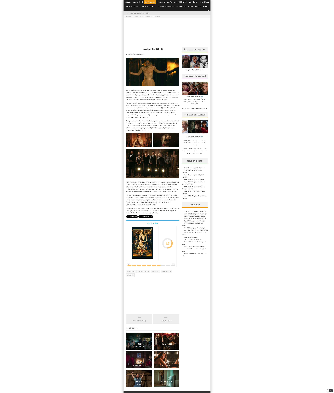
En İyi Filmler (193, 2)
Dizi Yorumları (161, 2)
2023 (198, 99)
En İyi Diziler (204, 2)
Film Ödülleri (171, 2)
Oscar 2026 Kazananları (191, 237)
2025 (189, 99)
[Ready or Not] (142, 243)
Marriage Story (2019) (139, 321)
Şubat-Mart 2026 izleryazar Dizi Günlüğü (196, 230)
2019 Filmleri (141, 54)
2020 (189, 101)
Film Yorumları (149, 2)
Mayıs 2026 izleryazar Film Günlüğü (194, 221)
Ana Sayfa (128, 16)
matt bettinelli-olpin (143, 271)
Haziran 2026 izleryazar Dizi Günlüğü (194, 216)
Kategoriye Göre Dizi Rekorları (195, 153)
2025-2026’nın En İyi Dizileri (184, 6)
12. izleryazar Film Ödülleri (166, 6)
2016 (192, 104)
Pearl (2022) (138, 381)
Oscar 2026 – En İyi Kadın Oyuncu (194, 179)
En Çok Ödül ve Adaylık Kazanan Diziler (194, 148)
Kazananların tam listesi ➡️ (195, 136)
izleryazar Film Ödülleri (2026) (192, 239)
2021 (185, 101)
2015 (197, 104)
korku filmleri (131, 271)
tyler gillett (130, 275)
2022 (203, 99)
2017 (203, 101)
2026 (185, 99)
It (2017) (139, 344)
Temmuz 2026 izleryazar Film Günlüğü (195, 214)
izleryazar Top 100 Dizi (149, 6)
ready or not (155, 271)
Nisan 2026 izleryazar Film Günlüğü (194, 228)
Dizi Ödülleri (182, 2)
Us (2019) (138, 363)
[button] (139, 140)
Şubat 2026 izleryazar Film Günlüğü (194, 246)
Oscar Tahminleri (137, 2)
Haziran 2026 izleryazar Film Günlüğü (139, 13)
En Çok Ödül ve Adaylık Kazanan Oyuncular (194, 108)
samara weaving (166, 271)
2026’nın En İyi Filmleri (201, 6)
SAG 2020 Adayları (166, 321)
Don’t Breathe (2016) (166, 381)
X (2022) (166, 363)
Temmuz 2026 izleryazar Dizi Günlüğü (195, 211)
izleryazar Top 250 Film (133, 6)
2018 (198, 101)
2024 (194, 99)
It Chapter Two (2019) (166, 344)
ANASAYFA (128, 2)
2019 (194, 101)
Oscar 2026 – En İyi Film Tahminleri (194, 168)
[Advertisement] (167, 31)
